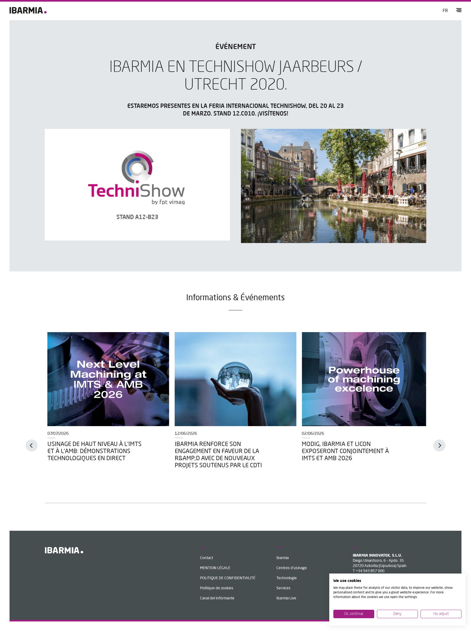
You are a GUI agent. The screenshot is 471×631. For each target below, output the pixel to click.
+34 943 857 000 (370, 571)
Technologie (286, 578)
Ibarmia (282, 558)
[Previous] (32, 445)
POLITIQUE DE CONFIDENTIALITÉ (227, 578)
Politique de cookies (216, 588)
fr (445, 11)
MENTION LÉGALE (215, 568)
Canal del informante (217, 598)
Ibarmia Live (286, 598)
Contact (206, 558)
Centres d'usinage (291, 568)
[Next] (439, 445)
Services (283, 588)
